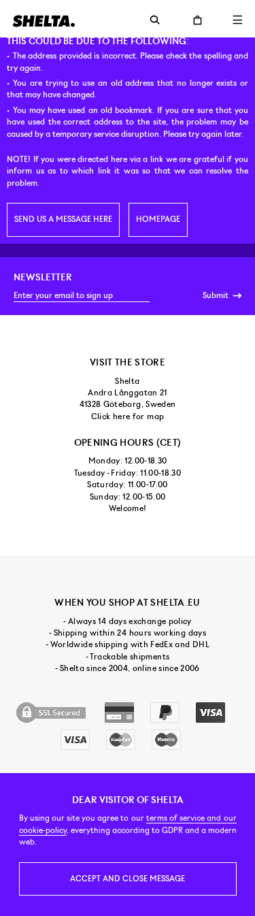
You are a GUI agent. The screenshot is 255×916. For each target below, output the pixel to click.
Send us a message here (63, 219)
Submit (217, 295)
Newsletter (43, 277)
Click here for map (127, 416)
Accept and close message (127, 878)
